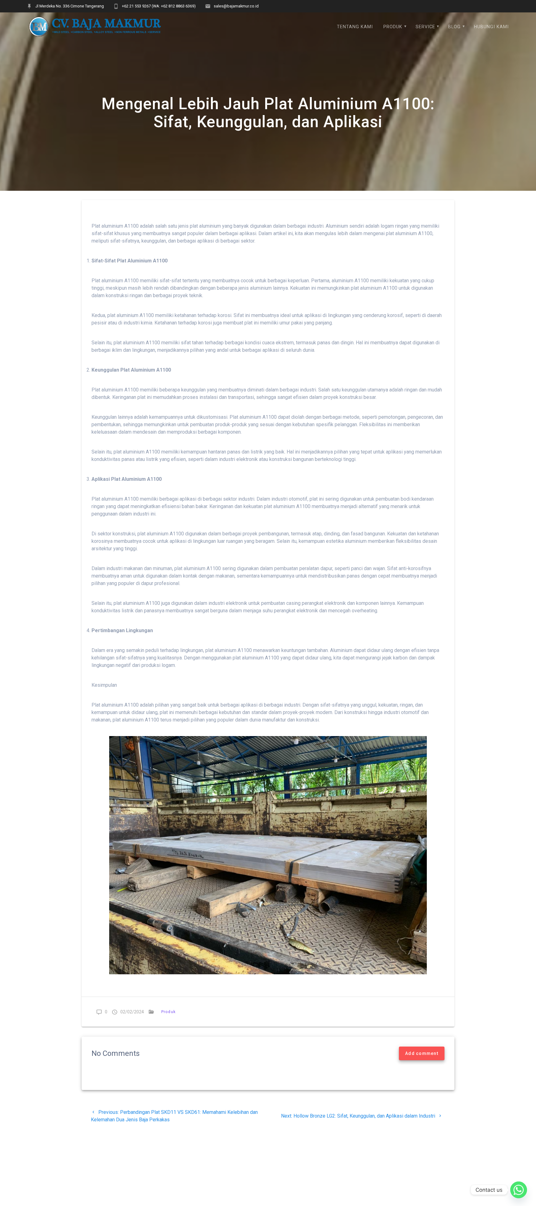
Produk (392, 26)
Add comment (421, 1053)
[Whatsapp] (518, 1189)
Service (425, 26)
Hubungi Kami (491, 26)
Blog (454, 26)
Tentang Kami (355, 26)
